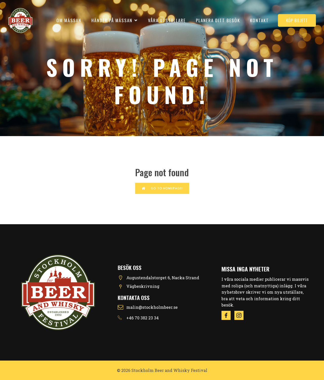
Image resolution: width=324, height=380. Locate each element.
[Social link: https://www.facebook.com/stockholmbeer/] (227, 315)
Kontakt (259, 20)
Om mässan (68, 20)
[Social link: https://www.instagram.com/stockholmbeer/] (240, 315)
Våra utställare (167, 20)
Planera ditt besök (218, 20)
